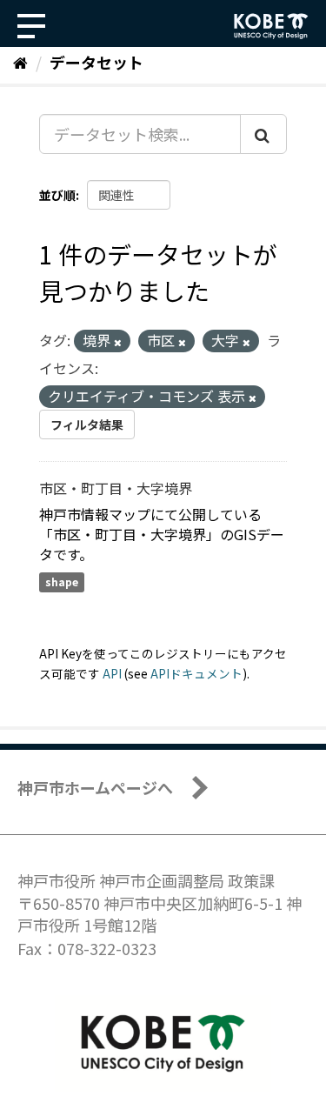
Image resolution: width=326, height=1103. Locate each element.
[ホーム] (20, 61)
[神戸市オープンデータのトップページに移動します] (271, 26)
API (112, 673)
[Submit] (263, 134)
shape (61, 581)
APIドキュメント (196, 673)
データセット (96, 61)
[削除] (118, 342)
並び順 (57, 195)
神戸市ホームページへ (95, 787)
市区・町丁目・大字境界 (115, 488)
